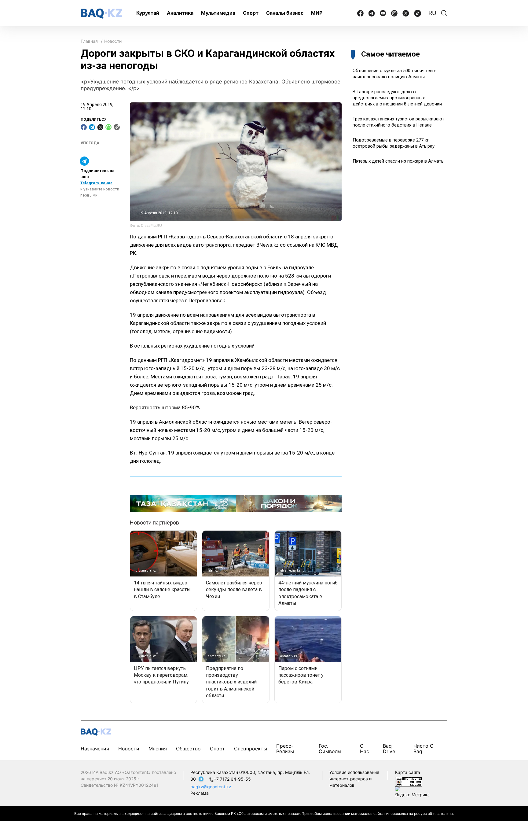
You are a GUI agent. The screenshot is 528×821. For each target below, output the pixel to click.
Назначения (95, 749)
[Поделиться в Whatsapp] (108, 127)
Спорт (250, 13)
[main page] (101, 14)
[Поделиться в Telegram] (92, 127)
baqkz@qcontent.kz (210, 786)
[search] (444, 13)
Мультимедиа (218, 13)
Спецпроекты (250, 749)
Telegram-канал (96, 183)
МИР (316, 13)
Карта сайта (407, 772)
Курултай (147, 13)
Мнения (157, 749)
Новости (113, 41)
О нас (364, 748)
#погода (90, 143)
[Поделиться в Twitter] (100, 127)
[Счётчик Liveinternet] (408, 781)
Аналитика (180, 13)
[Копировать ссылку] (117, 127)
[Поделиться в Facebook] (84, 127)
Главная (89, 41)
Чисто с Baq (423, 748)
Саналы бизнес (284, 13)
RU (432, 13)
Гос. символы (330, 748)
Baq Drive (389, 748)
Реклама (199, 793)
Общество (188, 749)
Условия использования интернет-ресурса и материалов (354, 779)
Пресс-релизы (285, 748)
